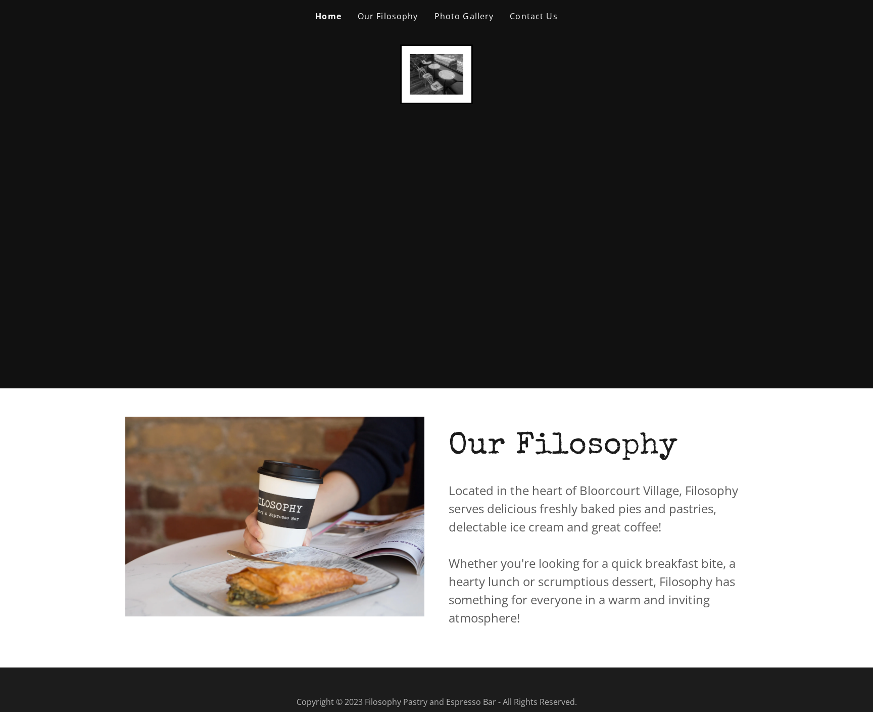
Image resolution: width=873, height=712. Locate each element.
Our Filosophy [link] (388, 16)
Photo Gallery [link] (464, 16)
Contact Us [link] (533, 16)
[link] (437, 73)
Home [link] (328, 16)
